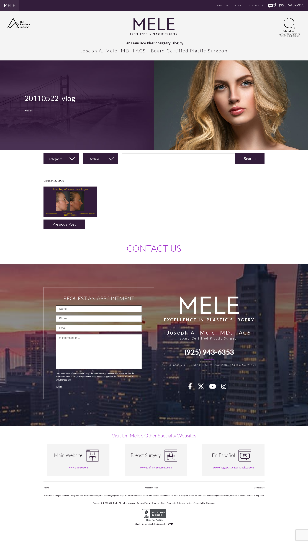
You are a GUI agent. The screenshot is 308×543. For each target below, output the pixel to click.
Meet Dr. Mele (235, 5)
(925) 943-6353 (209, 352)
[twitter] (202, 387)
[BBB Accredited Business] (154, 515)
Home (219, 5)
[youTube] (214, 387)
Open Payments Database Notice (176, 503)
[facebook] (192, 387)
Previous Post (64, 224)
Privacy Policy (143, 503)
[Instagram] (225, 387)
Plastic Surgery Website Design (149, 524)
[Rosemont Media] (170, 524)
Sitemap (155, 503)
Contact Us (255, 5)
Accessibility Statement (204, 503)
